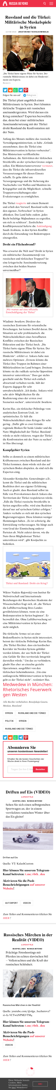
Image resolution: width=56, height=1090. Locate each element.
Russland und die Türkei (32, 713)
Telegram (31, 95)
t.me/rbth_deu (35, 874)
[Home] (5, 3)
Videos (27, 903)
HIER (6, 918)
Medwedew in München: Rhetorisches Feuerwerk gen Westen (28, 689)
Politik (9, 721)
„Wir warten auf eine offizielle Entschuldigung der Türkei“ (22, 311)
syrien (9, 713)
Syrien (22, 721)
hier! (14, 1087)
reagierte (21, 203)
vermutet (47, 166)
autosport (11, 903)
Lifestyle (27, 797)
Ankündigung (44, 226)
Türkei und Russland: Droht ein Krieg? (27, 583)
